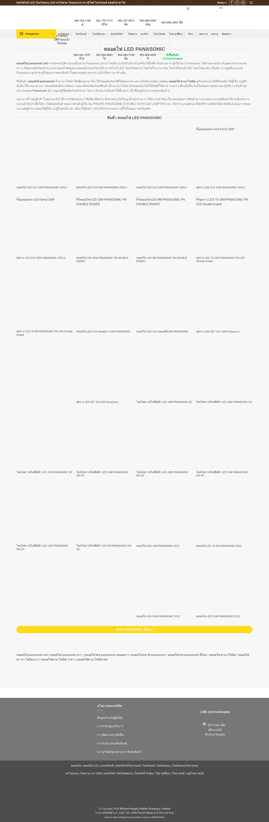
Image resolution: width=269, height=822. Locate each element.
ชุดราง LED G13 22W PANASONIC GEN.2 (220, 187)
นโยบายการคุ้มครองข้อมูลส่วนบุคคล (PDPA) (122, 817)
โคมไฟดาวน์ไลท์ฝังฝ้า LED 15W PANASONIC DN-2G (222, 474)
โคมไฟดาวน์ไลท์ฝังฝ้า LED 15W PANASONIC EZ (224, 401)
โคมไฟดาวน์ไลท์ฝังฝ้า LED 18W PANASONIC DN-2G (162, 474)
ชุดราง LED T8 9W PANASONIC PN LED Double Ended (44, 333)
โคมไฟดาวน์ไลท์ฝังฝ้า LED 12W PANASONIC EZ (44, 472)
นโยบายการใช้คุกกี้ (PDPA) (154, 817)
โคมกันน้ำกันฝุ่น (143, 773)
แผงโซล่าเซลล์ (195, 773)
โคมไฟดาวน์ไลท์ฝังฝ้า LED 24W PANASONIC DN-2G (102, 474)
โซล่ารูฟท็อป (162, 773)
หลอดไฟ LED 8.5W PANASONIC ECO (158, 616)
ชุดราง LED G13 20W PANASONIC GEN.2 (40, 257)
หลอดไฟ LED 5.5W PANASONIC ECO (218, 616)
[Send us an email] (243, 2)
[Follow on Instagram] (237, 2)
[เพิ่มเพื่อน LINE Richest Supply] (215, 735)
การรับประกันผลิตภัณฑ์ (112, 743)
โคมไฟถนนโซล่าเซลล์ (185, 765)
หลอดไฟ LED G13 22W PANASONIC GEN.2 (161, 187)
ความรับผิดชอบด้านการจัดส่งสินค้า (119, 751)
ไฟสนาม (85, 773)
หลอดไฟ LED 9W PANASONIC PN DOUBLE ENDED (161, 259)
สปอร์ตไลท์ (106, 765)
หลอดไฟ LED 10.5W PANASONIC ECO (218, 545)
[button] (36, 34)
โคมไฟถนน (163, 765)
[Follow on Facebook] (231, 2)
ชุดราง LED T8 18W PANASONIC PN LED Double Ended (220, 259)
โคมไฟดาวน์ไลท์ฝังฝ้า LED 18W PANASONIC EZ (164, 401)
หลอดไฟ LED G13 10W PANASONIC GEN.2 (41, 187)
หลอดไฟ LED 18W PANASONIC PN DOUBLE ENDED (102, 259)
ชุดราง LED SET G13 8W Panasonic (97, 401)
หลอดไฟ (76, 765)
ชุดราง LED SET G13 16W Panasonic (218, 331)
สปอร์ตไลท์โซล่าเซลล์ (127, 765)
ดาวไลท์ (96, 773)
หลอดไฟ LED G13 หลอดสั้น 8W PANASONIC (162, 331)
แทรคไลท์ (109, 773)
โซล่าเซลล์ (178, 773)
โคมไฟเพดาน (124, 773)
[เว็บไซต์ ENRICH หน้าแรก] (53, 712)
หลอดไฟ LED (90, 765)
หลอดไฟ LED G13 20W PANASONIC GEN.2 (101, 187)
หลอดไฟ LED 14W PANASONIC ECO (157, 545)
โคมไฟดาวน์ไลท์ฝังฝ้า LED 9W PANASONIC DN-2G (104, 547)
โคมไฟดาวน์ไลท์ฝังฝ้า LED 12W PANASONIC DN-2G (42, 547)
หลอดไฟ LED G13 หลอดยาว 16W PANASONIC (103, 331)
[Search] (251, 2)
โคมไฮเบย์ (148, 765)
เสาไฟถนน (72, 773)
